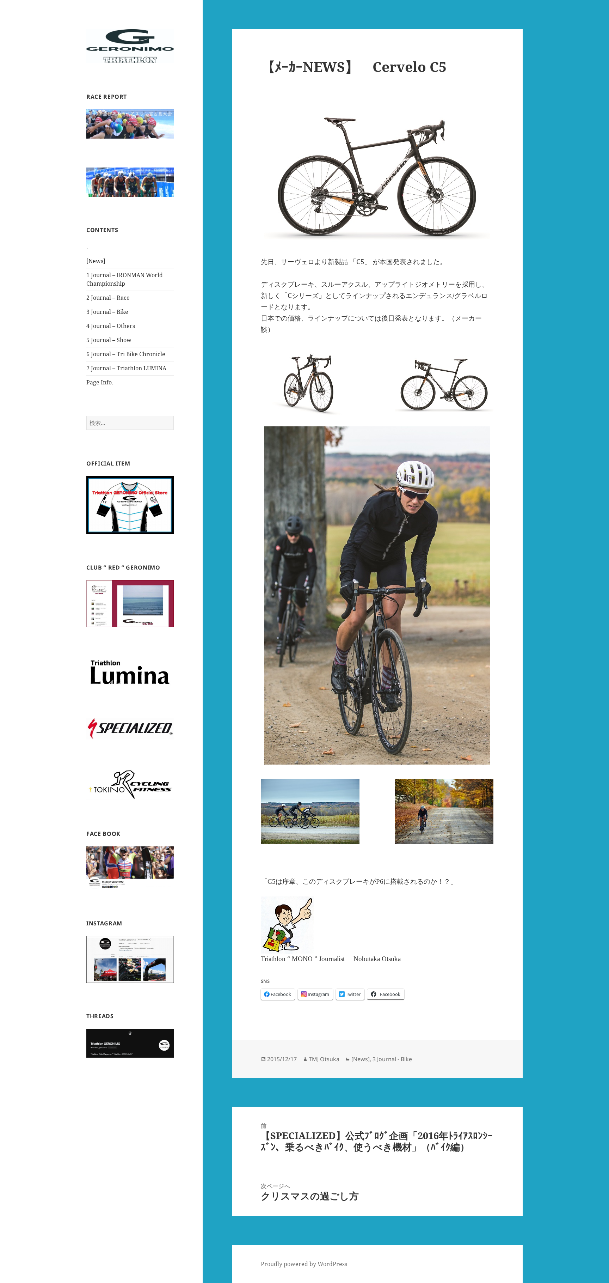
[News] (95, 261)
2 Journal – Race (108, 298)
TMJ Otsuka (324, 1059)
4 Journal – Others (110, 326)
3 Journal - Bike (392, 1059)
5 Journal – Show (108, 340)
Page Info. (99, 382)
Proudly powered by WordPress (304, 1264)
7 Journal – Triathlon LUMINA (126, 368)
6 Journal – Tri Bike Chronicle (125, 354)
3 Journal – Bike (107, 312)
